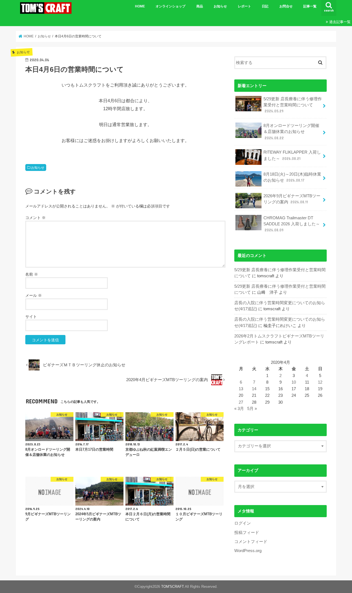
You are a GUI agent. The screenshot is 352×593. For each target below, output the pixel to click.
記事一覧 (310, 6)
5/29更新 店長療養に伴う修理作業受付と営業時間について (292, 105)
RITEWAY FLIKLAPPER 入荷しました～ (292, 155)
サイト (31, 316)
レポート (244, 6)
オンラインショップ (170, 6)
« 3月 (239, 408)
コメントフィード (250, 541)
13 (241, 389)
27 (241, 402)
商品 (199, 6)
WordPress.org (248, 550)
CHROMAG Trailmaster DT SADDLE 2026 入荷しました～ (291, 224)
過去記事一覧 (340, 22)
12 (320, 382)
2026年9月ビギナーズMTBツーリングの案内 (291, 199)
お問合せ (286, 6)
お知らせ (220, 6)
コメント (35, 217)
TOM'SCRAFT (172, 586)
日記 (265, 6)
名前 (31, 274)
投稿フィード (246, 532)
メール (33, 295)
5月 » (252, 408)
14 (254, 389)
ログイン (242, 523)
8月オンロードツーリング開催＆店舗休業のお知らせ (291, 131)
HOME (140, 6)
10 (294, 382)
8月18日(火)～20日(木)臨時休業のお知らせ (292, 177)
